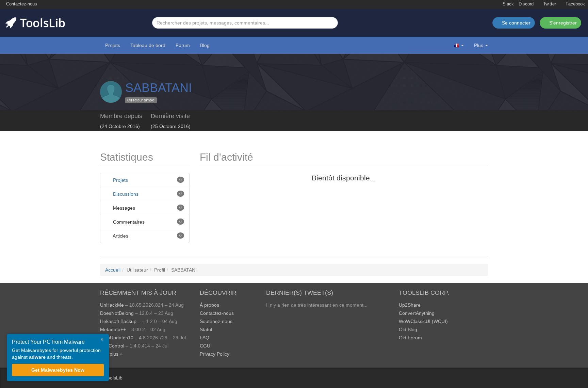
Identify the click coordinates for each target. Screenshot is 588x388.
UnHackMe (112, 305)
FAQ (204, 337)
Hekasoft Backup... (120, 321)
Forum (183, 45)
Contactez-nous (21, 4)
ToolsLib (113, 378)
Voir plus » (111, 354)
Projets (112, 45)
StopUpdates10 (116, 337)
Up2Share (410, 305)
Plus (478, 45)
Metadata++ (113, 329)
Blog (205, 45)
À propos (209, 305)
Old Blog (408, 329)
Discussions (125, 194)
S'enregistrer (562, 23)
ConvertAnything (417, 313)
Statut (206, 329)
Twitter (549, 4)
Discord (526, 4)
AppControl (112, 346)
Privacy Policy (214, 354)
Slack (507, 4)
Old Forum (410, 337)
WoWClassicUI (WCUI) (423, 321)
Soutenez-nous (216, 321)
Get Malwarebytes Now (57, 370)
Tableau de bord (147, 45)
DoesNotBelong (117, 313)
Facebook (574, 4)
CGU (205, 346)
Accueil (112, 270)
